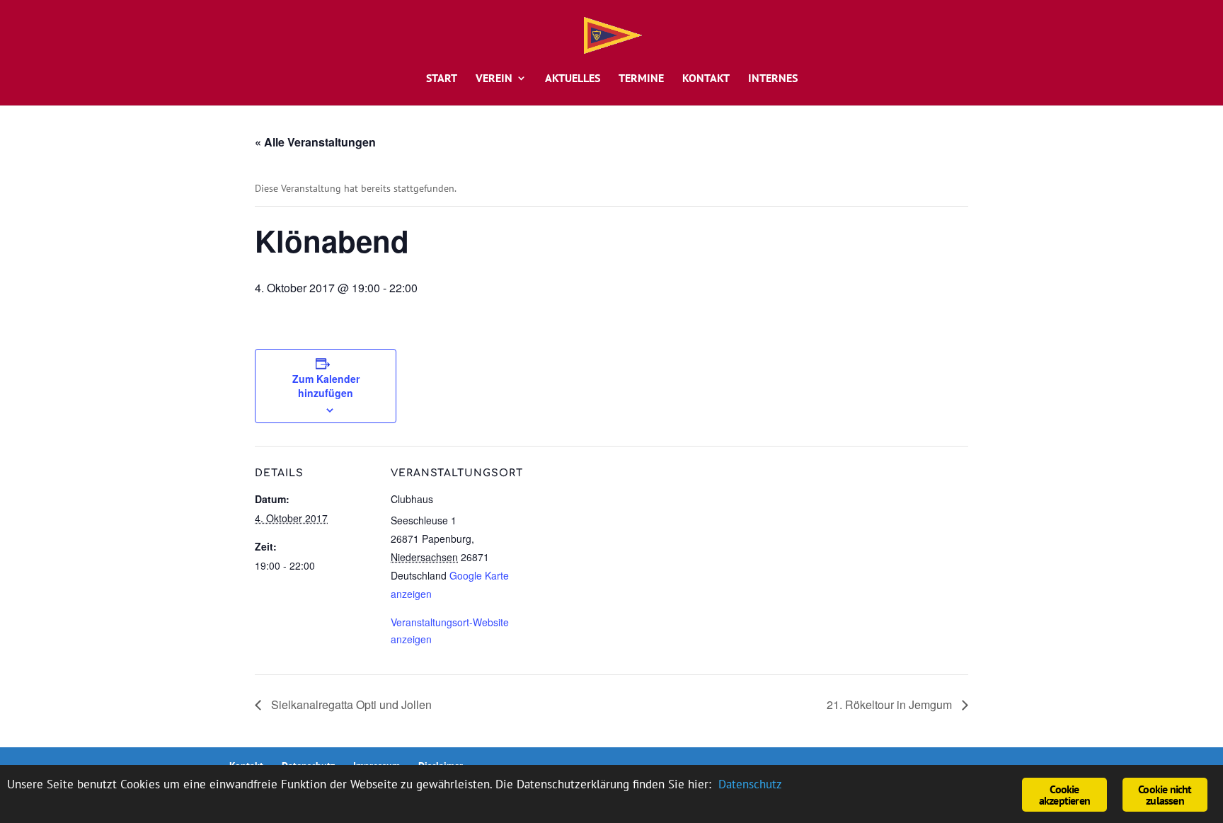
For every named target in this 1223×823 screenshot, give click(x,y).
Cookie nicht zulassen (1164, 794)
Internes (773, 79)
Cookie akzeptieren (1064, 794)
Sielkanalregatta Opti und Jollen (350, 704)
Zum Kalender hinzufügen (326, 386)
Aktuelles (572, 79)
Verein (494, 79)
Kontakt (706, 79)
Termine (641, 79)
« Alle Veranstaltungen (315, 142)
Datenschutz (750, 784)
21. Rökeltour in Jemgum (891, 704)
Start (441, 79)
